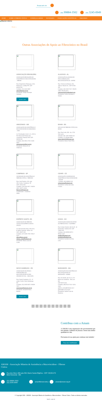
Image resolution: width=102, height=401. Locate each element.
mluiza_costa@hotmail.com (23, 239)
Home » (14, 27)
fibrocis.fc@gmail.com (22, 190)
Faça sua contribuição (70, 343)
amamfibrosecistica (40, 381)
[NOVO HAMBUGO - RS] (36, 257)
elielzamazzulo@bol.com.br (23, 144)
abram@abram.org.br (22, 90)
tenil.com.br (51, 399)
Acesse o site (22, 99)
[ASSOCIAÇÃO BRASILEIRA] (36, 63)
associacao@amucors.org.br (24, 288)
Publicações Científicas (67, 18)
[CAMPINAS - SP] (36, 162)
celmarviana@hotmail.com (65, 183)
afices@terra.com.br (21, 237)
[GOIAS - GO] (78, 208)
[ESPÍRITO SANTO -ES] (36, 208)
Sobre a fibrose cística (18, 18)
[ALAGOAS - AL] (78, 63)
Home (4, 18)
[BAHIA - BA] (78, 113)
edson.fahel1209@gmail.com (66, 139)
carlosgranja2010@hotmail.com (66, 92)
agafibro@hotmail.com (64, 235)
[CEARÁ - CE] (78, 162)
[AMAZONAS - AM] (36, 113)
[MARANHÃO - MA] (78, 257)
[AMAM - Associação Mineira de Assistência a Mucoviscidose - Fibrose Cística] (8, 5)
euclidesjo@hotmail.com (64, 237)
